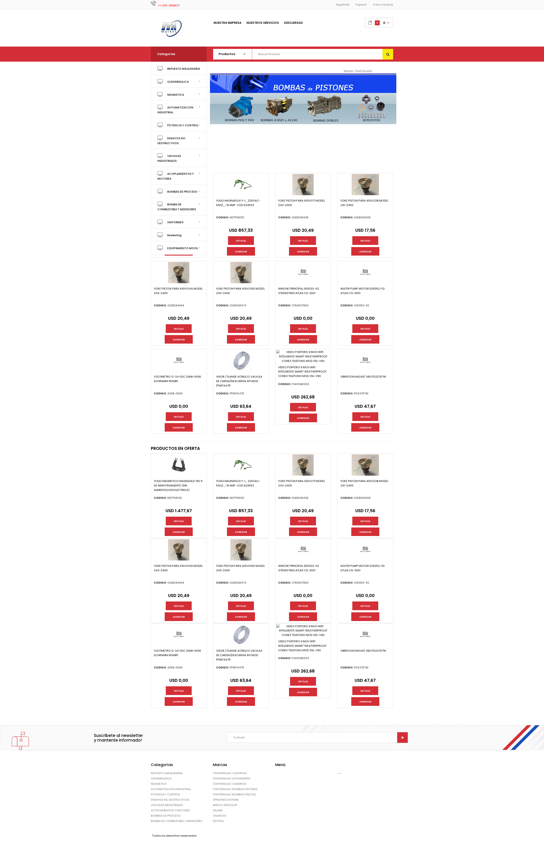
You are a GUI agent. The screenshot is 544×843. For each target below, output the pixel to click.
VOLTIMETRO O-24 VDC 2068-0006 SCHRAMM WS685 (177, 379)
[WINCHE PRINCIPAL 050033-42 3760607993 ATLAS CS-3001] (303, 282)
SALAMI (217, 810)
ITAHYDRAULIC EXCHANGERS (231, 778)
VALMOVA (219, 816)
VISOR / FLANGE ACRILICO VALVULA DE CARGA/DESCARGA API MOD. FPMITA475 (239, 381)
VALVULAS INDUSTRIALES (167, 805)
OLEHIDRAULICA (161, 778)
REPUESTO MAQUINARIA (167, 773)
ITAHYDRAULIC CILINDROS (229, 784)
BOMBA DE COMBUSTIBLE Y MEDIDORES (176, 821)
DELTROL (218, 821)
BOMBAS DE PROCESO (166, 816)
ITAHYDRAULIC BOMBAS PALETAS (234, 794)
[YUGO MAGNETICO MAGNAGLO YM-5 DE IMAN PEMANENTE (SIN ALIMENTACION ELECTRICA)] (178, 475)
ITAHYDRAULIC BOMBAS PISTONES (235, 789)
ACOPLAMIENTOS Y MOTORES (170, 810)
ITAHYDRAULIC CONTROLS (230, 773)
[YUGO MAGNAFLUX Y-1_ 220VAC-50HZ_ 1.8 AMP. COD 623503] (241, 194)
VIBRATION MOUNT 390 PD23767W (363, 377)
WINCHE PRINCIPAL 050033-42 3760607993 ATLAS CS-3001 (298, 291)
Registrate (342, 4)
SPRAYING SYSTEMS (226, 800)
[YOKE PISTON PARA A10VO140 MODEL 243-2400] (178, 282)
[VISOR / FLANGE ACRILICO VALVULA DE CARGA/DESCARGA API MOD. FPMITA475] (241, 370)
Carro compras (383, 4)
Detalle (241, 240)
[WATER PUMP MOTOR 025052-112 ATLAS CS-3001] (365, 282)
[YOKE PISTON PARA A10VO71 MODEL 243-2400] (303, 194)
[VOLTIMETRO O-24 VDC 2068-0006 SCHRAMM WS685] (178, 370)
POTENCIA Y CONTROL (165, 794)
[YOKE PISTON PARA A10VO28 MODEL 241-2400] (365, 194)
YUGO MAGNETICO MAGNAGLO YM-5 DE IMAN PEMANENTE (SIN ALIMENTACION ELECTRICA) (178, 485)
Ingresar (361, 4)
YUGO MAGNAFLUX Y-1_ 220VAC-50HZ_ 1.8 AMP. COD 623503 (238, 203)
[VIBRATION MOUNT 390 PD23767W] (365, 370)
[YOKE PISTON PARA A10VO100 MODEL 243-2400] (241, 282)
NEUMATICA (159, 784)
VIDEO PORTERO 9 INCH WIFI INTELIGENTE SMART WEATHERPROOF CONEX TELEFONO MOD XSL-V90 (302, 371)
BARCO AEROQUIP (225, 805)
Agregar (241, 251)
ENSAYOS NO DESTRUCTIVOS (170, 800)
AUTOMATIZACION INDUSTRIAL (171, 789)
